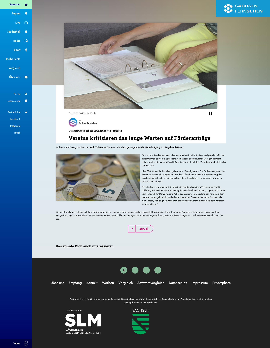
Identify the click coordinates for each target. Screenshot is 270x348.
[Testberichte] (123, 270)
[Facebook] (135, 270)
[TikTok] (157, 270)
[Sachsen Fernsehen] (243, 8)
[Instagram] (146, 270)
